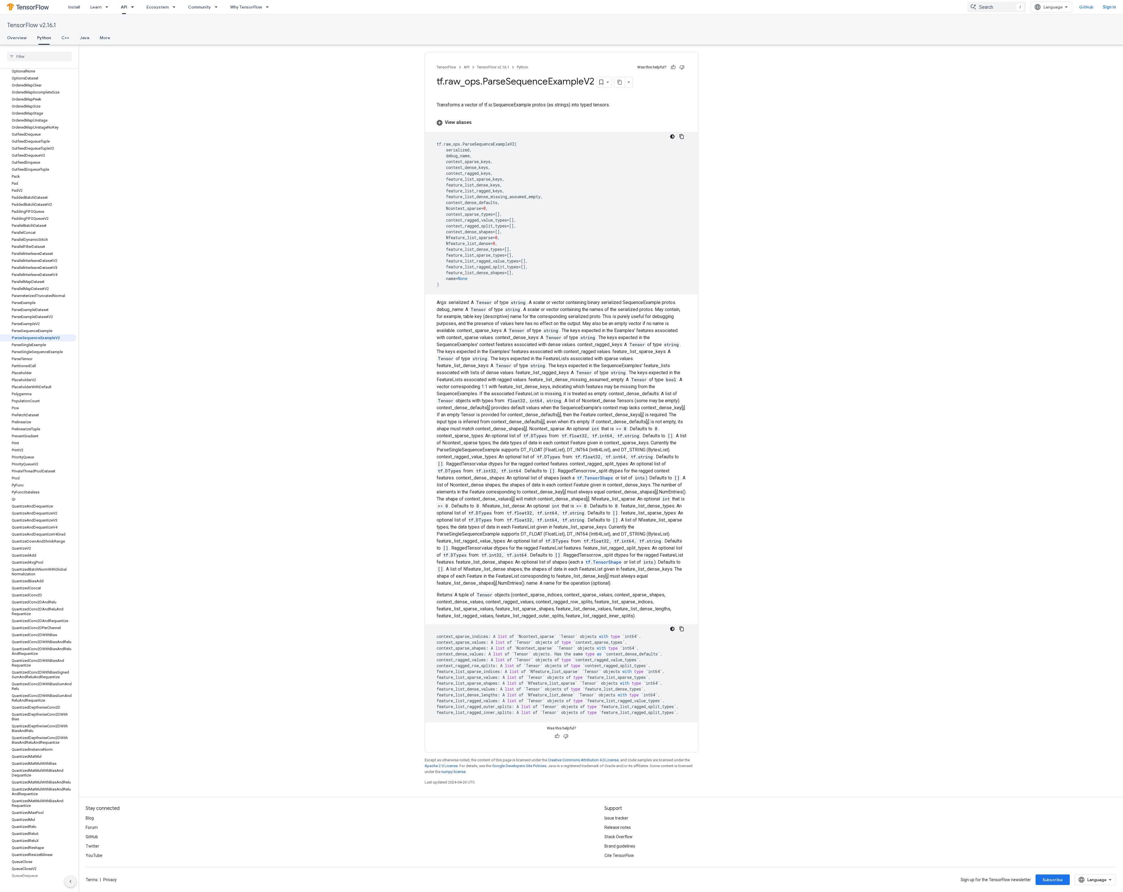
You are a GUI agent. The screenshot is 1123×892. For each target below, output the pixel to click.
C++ (65, 37)
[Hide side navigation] (70, 881)
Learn (95, 7)
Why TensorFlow (246, 7)
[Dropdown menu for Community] (218, 7)
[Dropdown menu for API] (134, 7)
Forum (92, 827)
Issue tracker (616, 818)
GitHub (1086, 7)
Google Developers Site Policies (519, 766)
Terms (92, 879)
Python (44, 37)
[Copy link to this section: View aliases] (477, 122)
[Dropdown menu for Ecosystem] (176, 7)
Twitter (92, 846)
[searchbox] (39, 56)
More (105, 37)
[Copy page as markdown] (619, 82)
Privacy (110, 879)
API (124, 7)
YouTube (94, 855)
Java (84, 37)
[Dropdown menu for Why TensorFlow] (269, 7)
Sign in (1109, 7)
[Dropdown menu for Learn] (108, 7)
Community (199, 7)
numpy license (453, 771)
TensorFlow (446, 67)
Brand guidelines (619, 846)
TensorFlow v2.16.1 (31, 25)
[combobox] (996, 7)
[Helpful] (673, 67)
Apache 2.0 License (441, 766)
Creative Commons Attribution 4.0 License (583, 760)
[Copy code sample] (681, 136)
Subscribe (1053, 879)
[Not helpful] (682, 67)
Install (74, 7)
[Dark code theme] (672, 136)
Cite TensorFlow (619, 855)
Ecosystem (158, 7)
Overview (17, 37)
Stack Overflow (618, 836)
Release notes (617, 827)
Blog (90, 818)
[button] (561, 122)
